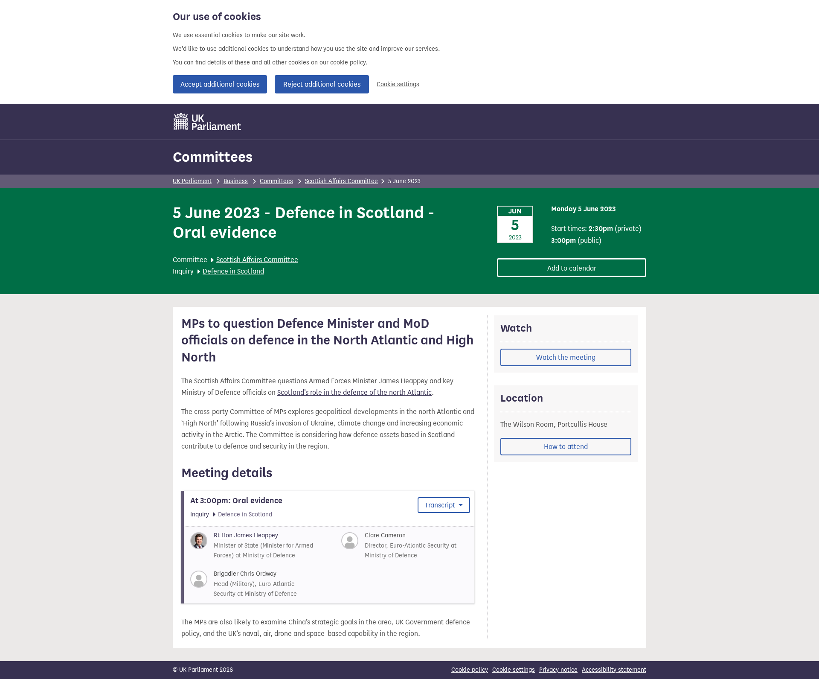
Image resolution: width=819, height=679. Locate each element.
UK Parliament (192, 181)
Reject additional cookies (321, 84)
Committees (213, 157)
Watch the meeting (565, 357)
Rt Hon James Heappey (246, 535)
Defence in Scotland (233, 271)
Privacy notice (558, 669)
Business (236, 181)
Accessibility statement (614, 669)
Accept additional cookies (219, 84)
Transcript (441, 505)
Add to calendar (571, 268)
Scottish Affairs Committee (341, 181)
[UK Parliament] (207, 121)
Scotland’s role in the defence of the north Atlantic (354, 392)
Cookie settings (398, 84)
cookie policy (348, 62)
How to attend (566, 447)
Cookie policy (469, 669)
